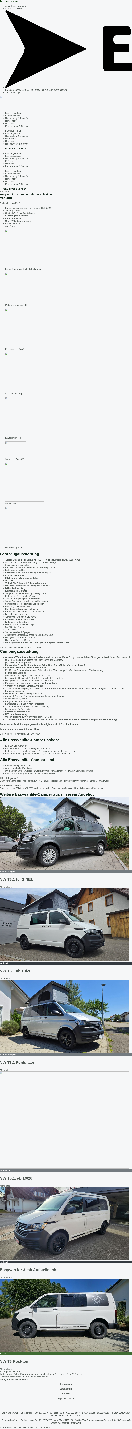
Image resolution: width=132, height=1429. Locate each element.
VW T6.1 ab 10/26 (15, 971)
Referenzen (10, 121)
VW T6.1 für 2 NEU (17, 879)
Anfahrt (66, 1393)
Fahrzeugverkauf (13, 113)
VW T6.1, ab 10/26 (16, 1178)
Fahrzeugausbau (13, 115)
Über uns (9, 123)
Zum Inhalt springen (9, 1)
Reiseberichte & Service (16, 126)
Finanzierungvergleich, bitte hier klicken (20, 729)
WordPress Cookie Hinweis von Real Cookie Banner (25, 1427)
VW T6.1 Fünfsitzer (17, 1062)
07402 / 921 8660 (25, 788)
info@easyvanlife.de (70, 788)
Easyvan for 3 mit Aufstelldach (28, 1270)
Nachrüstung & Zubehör (16, 118)
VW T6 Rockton (14, 1361)
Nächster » (14, 1371)
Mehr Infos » (6, 887)
